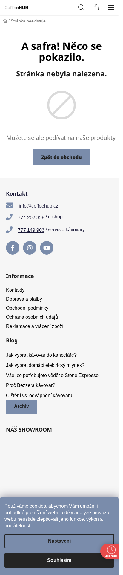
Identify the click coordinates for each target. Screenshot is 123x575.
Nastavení (59, 541)
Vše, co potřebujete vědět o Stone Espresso (52, 375)
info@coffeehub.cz (38, 205)
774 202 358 (31, 217)
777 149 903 (31, 230)
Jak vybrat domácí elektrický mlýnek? (45, 365)
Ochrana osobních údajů (32, 317)
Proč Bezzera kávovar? (30, 385)
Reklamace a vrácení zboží (34, 326)
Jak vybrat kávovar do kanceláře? (41, 355)
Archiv (21, 406)
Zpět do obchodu (61, 157)
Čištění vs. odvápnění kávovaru (39, 395)
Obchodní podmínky (27, 308)
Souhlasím (59, 560)
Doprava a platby (24, 299)
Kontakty (15, 290)
